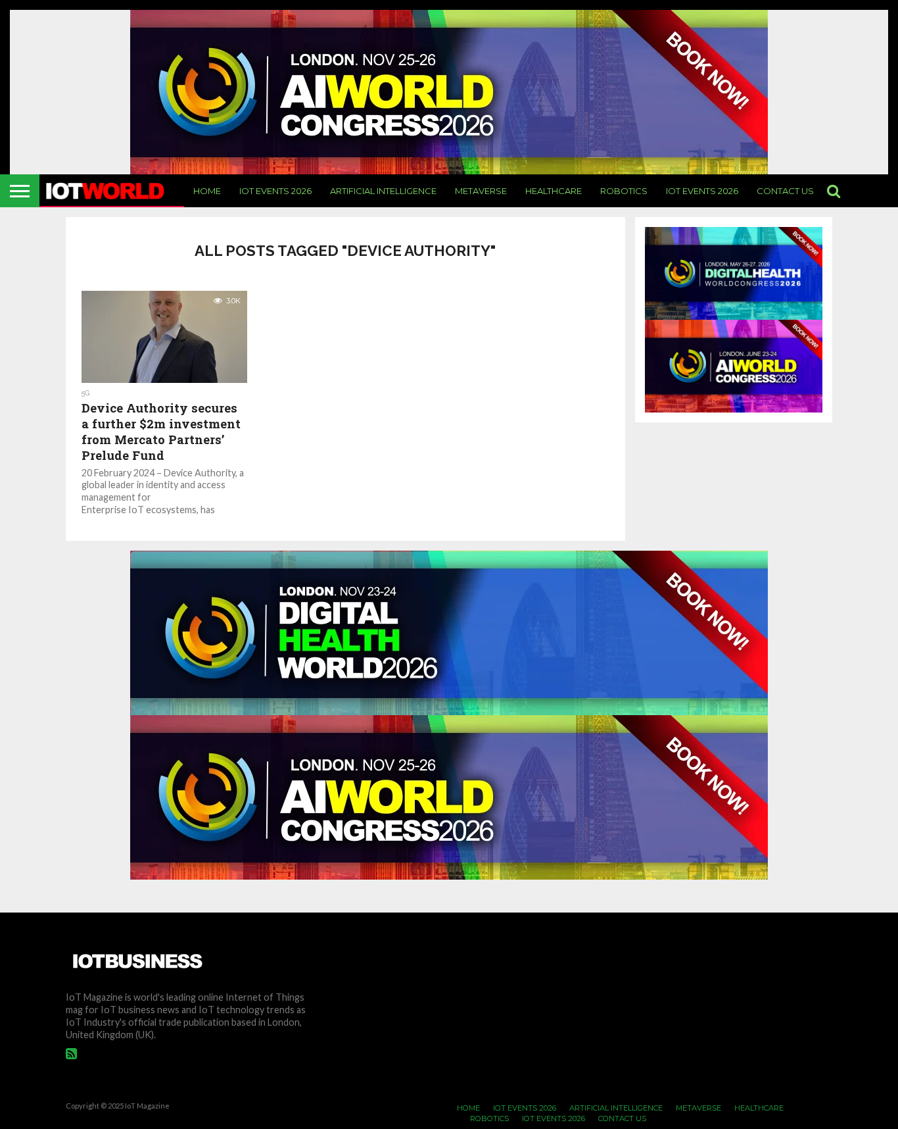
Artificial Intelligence (383, 191)
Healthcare (553, 191)
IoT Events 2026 (275, 191)
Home (207, 191)
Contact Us (785, 191)
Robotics (624, 191)
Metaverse (481, 191)
